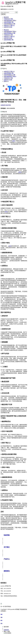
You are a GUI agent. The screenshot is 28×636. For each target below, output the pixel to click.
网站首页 (6, 17)
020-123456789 (8, 628)
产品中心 (7, 559)
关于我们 (7, 547)
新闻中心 (6, 81)
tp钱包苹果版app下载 (9, 23)
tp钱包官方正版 (8, 27)
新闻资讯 (7, 571)
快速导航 (7, 535)
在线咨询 (3, 105)
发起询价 (8, 105)
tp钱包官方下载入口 (9, 25)
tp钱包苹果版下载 (8, 22)
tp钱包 (13, 140)
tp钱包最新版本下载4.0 (10, 20)
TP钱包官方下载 (8, 18)
